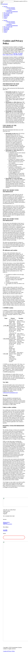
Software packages (10, 21)
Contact (5, 32)
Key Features (12, 23)
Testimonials (6, 29)
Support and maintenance (12, 25)
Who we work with (7, 26)
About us (5, 30)
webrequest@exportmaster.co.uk (10, 392)
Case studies (5, 529)
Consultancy (9, 24)
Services (5, 20)
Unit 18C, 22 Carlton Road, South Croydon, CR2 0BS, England (13, 54)
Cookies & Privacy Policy (9, 651)
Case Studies (6, 28)
